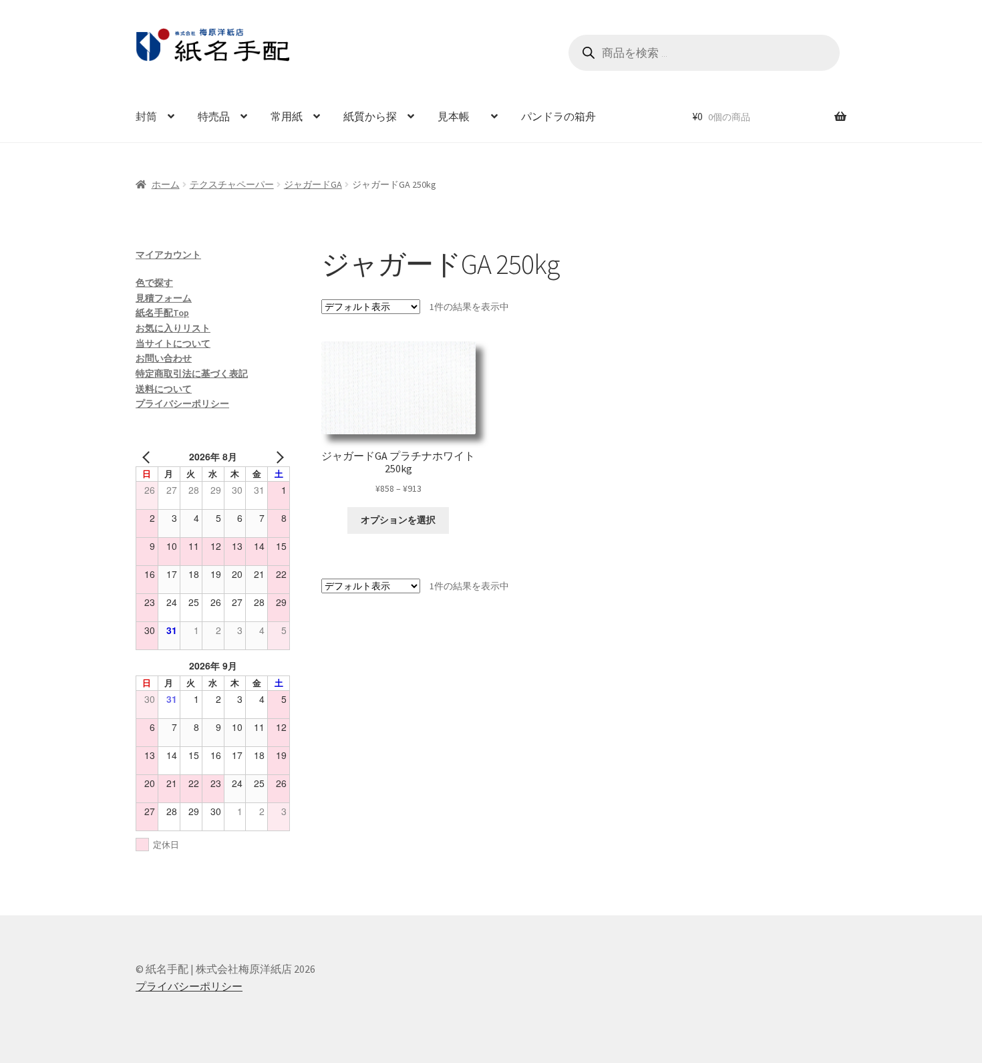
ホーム (166, 184)
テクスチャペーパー (232, 184)
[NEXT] (277, 456)
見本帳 (459, 116)
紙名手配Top (162, 313)
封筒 (146, 116)
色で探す (154, 283)
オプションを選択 (398, 520)
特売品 (214, 116)
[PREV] (148, 456)
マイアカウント (168, 255)
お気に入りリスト (173, 328)
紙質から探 (370, 116)
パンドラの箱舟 (558, 116)
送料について (164, 389)
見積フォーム (164, 298)
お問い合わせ (164, 358)
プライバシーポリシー (182, 404)
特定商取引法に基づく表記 (192, 373)
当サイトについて (173, 343)
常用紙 (287, 116)
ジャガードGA (313, 184)
